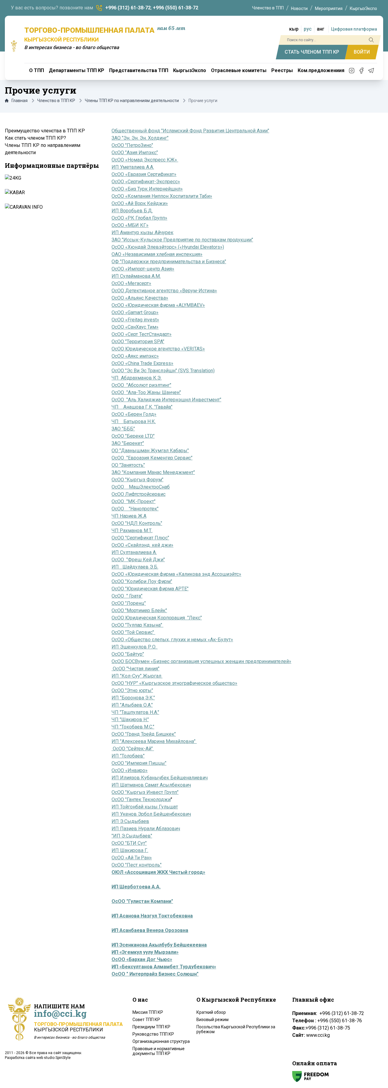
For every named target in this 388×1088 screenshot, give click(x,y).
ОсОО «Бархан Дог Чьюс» (142, 959)
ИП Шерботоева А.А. (136, 887)
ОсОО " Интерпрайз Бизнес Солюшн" (155, 974)
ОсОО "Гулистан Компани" (142, 901)
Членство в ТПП (268, 7)
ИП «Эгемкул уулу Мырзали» (145, 952)
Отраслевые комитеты (238, 70)
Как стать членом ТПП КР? (35, 138)
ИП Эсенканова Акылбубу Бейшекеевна (159, 945)
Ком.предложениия (321, 70)
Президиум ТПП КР (151, 1026)
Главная (20, 100)
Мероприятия (329, 8)
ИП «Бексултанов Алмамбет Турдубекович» (164, 967)
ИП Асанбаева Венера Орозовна (150, 930)
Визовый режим (212, 1019)
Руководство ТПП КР (153, 1034)
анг (320, 29)
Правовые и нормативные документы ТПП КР (158, 1051)
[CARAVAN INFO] (51, 207)
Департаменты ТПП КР (76, 70)
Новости (299, 8)
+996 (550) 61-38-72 (175, 8)
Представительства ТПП (138, 70)
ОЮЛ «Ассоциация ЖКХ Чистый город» (158, 872)
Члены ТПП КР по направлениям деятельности (132, 100)
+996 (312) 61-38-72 (128, 8)
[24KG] (51, 178)
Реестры (282, 70)
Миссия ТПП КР (147, 1012)
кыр (294, 29)
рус (308, 29)
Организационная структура (161, 1041)
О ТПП (36, 70)
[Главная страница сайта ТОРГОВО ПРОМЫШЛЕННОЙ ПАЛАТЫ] (14, 46)
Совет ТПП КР (146, 1019)
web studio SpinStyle (53, 1058)
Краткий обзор (211, 1012)
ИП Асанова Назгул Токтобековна (152, 916)
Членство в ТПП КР (56, 100)
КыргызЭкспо (363, 8)
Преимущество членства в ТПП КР (45, 131)
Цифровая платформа (354, 29)
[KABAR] (51, 192)
